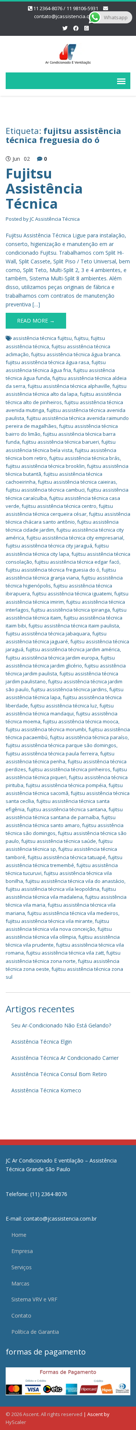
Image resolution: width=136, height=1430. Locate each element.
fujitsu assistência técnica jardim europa (52, 657)
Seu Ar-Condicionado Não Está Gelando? (61, 1025)
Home (18, 1234)
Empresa (22, 1251)
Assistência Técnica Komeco (46, 1090)
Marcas (20, 1283)
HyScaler (16, 1422)
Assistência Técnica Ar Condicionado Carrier (65, 1057)
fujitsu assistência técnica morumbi (46, 729)
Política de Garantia (35, 1331)
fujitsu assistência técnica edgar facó (76, 561)
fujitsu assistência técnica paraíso (89, 737)
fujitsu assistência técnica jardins (69, 689)
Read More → (36, 320)
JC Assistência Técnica (55, 218)
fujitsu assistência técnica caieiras (77, 481)
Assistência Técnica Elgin (41, 1041)
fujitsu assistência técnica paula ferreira (52, 753)
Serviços (21, 1267)
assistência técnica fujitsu (42, 338)
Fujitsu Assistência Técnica (44, 188)
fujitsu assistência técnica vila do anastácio (74, 881)
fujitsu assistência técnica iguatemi (72, 593)
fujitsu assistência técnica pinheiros (69, 769)
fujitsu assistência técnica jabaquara (48, 633)
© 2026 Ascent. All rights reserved (44, 1414)
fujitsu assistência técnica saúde (58, 841)
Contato (21, 1315)
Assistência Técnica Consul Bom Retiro (59, 1074)
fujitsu (81, 338)
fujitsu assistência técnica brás (84, 458)
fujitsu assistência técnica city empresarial (74, 537)
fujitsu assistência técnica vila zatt (65, 952)
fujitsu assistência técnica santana (66, 809)
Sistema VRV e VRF (34, 1299)
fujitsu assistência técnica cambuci (45, 489)
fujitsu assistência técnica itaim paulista (73, 625)
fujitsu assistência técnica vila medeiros (72, 913)
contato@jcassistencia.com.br (68, 16)
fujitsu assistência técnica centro (59, 506)
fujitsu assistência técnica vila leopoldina (52, 889)
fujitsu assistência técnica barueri (60, 441)
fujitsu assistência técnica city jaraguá (49, 545)
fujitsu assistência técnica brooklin (45, 466)
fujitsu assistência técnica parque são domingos (61, 745)
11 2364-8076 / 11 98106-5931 (65, 8)
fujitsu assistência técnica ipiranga (70, 609)
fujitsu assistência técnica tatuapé (67, 857)
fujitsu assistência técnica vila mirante (49, 921)
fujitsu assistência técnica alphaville (69, 386)
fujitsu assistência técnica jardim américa (73, 649)
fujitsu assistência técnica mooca (80, 721)
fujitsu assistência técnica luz (63, 705)
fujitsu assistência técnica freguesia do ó (52, 569)
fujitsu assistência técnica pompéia (66, 785)
